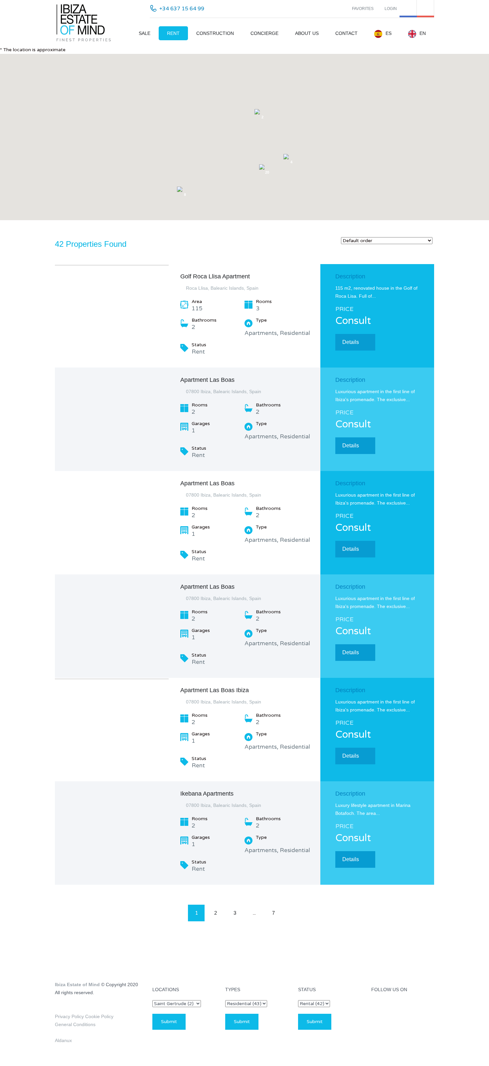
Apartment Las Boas (207, 380)
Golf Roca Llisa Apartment (215, 276)
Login (391, 8)
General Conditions (75, 1024)
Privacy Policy (69, 1016)
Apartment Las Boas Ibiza (214, 690)
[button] (307, 102)
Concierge (264, 33)
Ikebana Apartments (207, 793)
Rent (173, 33)
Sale (144, 33)
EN (422, 33)
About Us (307, 33)
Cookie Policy (98, 1016)
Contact (346, 33)
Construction (215, 33)
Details (350, 342)
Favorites (363, 8)
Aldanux (63, 1040)
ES (389, 33)
